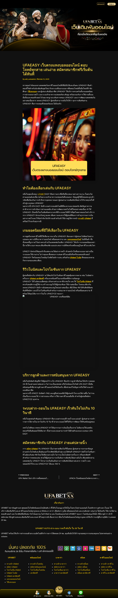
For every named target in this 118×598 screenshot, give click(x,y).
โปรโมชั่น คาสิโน (108, 570)
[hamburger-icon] (90, 4)
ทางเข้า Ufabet (84, 218)
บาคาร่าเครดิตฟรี (61, 573)
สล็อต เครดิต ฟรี (83, 573)
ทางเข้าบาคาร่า (60, 564)
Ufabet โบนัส (75, 257)
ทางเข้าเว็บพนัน (36, 564)
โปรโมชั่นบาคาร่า (61, 570)
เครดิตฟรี (34, 573)
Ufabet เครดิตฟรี (37, 278)
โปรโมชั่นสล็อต (83, 570)
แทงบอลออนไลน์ (74, 239)
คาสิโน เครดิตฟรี (108, 573)
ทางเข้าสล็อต (82, 564)
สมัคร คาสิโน (106, 567)
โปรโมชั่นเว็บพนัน (37, 570)
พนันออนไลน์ (35, 558)
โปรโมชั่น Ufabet (84, 281)
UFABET (41, 194)
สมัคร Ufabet (32, 448)
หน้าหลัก (59, 596)
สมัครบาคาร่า (59, 567)
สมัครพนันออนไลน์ (38, 567)
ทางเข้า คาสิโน (107, 564)
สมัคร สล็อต (82, 567)
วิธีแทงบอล (32, 91)
